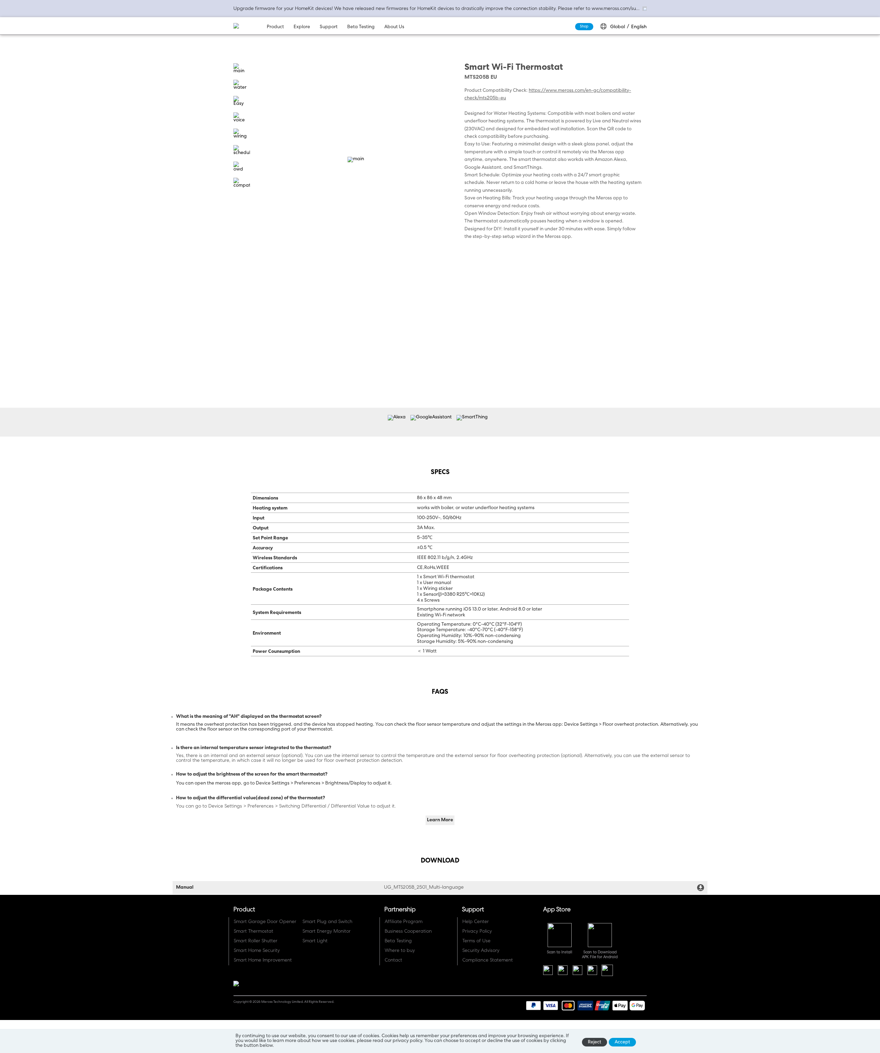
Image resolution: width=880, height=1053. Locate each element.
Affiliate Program (403, 922)
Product (275, 27)
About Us (394, 27)
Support (329, 27)
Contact (393, 960)
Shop (584, 27)
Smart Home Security (257, 950)
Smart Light (315, 941)
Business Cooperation (408, 931)
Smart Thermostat (253, 931)
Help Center (475, 922)
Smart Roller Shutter (255, 941)
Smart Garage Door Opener (265, 922)
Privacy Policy (477, 931)
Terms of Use (476, 941)
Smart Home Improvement (263, 960)
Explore (302, 27)
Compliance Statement (487, 960)
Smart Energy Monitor (326, 931)
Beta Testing (361, 27)
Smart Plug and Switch (327, 922)
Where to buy (400, 950)
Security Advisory (480, 950)
